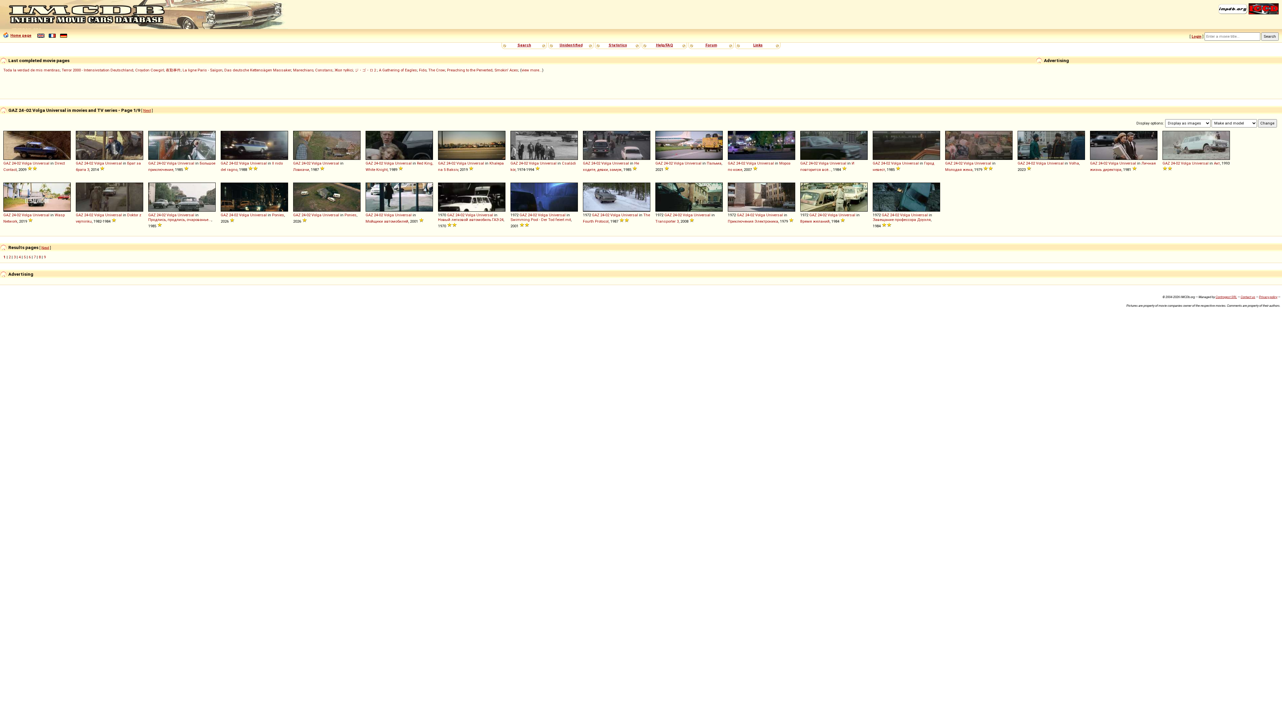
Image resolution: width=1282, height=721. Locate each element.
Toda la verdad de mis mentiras (31, 70)
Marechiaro (303, 70)
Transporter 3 (667, 221)
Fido (422, 70)
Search (524, 45)
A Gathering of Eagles (398, 70)
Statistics (618, 45)
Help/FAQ (664, 45)
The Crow (436, 70)
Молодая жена (959, 169)
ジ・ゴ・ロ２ (366, 70)
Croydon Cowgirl (149, 70)
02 (19, 163)
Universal (41, 163)
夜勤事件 (173, 70)
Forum (711, 45)
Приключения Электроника (753, 221)
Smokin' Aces (506, 70)
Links (758, 45)
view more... (531, 70)
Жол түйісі (344, 70)
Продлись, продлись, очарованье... (179, 219)
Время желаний (815, 221)
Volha (1074, 163)
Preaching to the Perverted (469, 70)
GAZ (7, 163)
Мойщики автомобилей (387, 221)
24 (14, 163)
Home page (20, 35)
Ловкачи (301, 169)
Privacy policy (1268, 297)
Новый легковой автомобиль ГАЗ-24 (470, 219)
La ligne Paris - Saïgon (202, 70)
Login (1197, 36)
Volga (27, 163)
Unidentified (571, 45)
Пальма (714, 163)
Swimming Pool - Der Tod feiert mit (540, 219)
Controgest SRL (1226, 297)
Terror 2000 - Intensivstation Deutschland (97, 70)
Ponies (278, 215)
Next (147, 110)
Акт (1217, 163)
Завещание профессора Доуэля (902, 219)
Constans (324, 70)
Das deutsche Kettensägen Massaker (257, 70)
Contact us (1248, 297)
